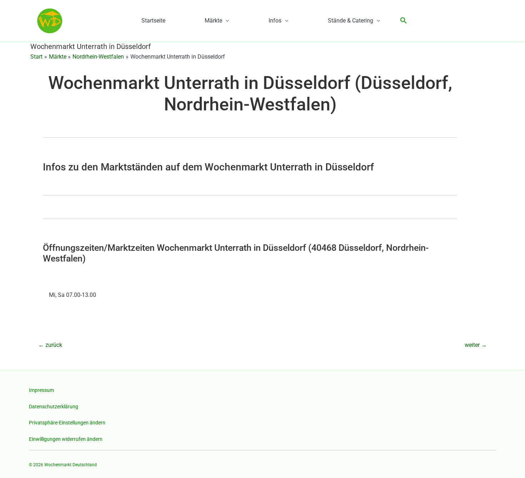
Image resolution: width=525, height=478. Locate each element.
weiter (476, 345)
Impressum (41, 390)
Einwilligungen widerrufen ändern (65, 439)
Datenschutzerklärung (53, 406)
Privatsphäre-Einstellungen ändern (67, 422)
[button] (403, 21)
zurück (50, 345)
